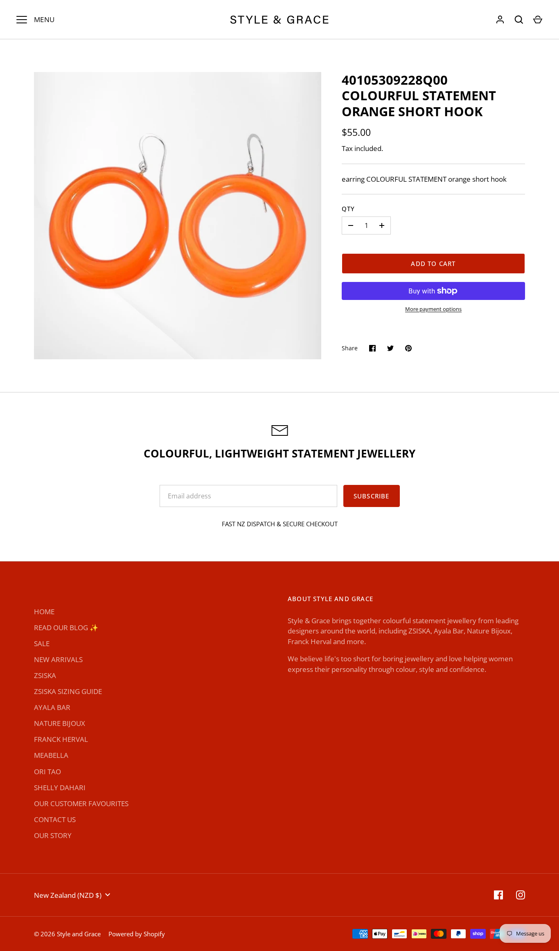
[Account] (500, 20)
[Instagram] (521, 895)
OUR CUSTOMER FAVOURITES (81, 803)
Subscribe (372, 496)
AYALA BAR (52, 707)
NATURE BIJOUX (59, 723)
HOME (44, 611)
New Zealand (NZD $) (67, 895)
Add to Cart (433, 263)
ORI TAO (47, 771)
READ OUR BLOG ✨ (66, 627)
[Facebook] (498, 895)
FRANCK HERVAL (61, 739)
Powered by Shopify (136, 934)
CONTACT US (55, 819)
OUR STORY (53, 835)
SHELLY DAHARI (60, 787)
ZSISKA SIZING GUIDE (68, 691)
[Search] (519, 20)
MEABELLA (51, 755)
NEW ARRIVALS (58, 659)
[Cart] (538, 20)
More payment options (433, 309)
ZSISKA (45, 675)
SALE (42, 643)
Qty (348, 209)
